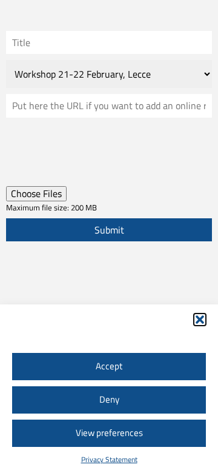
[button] (200, 320)
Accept (109, 366)
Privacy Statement (109, 459)
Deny (109, 399)
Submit (109, 230)
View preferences (109, 433)
